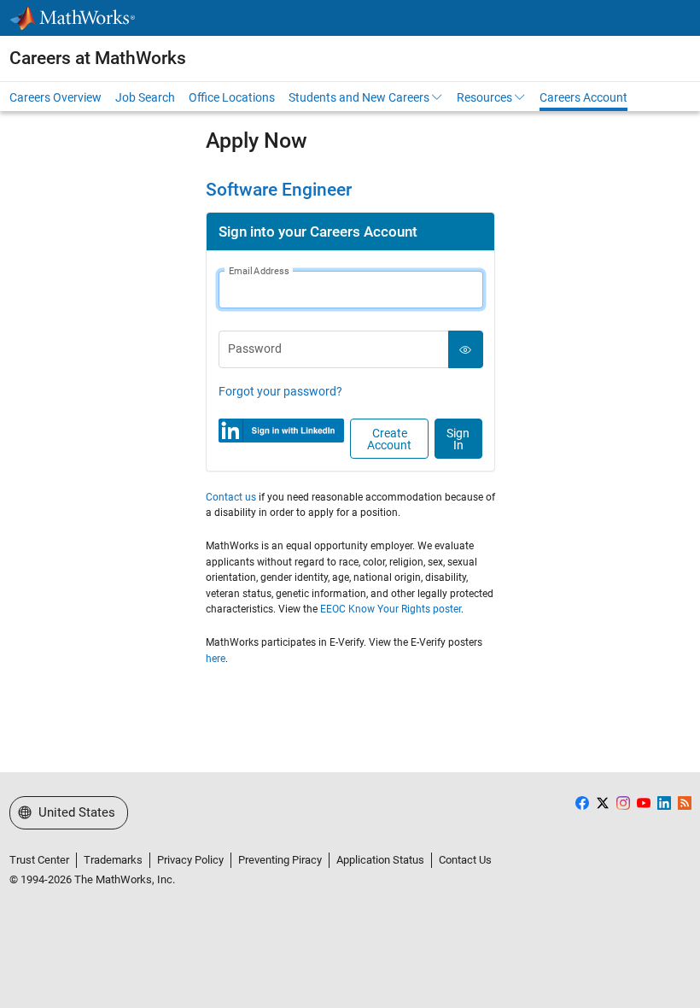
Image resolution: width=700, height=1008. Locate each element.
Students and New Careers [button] (359, 97)
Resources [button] (484, 97)
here (215, 659)
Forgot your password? (280, 391)
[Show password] (465, 349)
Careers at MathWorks (97, 58)
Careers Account (583, 97)
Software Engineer (279, 189)
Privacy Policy (190, 859)
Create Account (389, 439)
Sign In (458, 439)
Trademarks (113, 859)
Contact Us (465, 859)
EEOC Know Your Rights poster (390, 609)
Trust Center (39, 859)
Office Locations (232, 97)
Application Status (380, 859)
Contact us (231, 497)
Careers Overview (55, 97)
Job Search (145, 97)
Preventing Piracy (280, 859)
